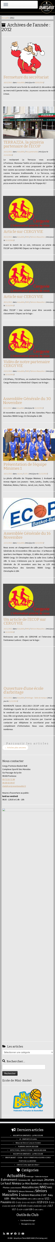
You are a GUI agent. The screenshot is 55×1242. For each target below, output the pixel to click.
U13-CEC (7, 1206)
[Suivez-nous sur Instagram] (20, 1233)
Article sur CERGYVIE (23, 231)
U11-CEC (26, 1202)
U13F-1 (14, 1206)
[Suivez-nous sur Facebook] (16, 1233)
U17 (50, 1205)
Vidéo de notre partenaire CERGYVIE (27, 364)
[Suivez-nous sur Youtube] (24, 1233)
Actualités (21, 82)
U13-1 (46, 1202)
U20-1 (31, 1209)
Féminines (22, 1180)
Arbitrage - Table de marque (36, 698)
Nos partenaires (32, 151)
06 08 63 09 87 (8, 782)
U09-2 (34, 1199)
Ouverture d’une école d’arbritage (23, 690)
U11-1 (14, 1202)
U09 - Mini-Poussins (15, 1198)
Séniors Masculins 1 (38, 237)
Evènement (9, 1179)
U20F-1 (41, 1210)
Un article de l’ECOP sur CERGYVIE (25, 621)
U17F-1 (21, 1209)
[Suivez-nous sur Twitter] (12, 1233)
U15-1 (26, 473)
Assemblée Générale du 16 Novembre (27, 535)
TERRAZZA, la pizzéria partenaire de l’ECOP (24, 144)
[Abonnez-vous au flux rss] (5, 1233)
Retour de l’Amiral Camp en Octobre (28, 1143)
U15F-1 (45, 1206)
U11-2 (20, 1202)
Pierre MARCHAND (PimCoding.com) (34, 1238)
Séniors (13, 1191)
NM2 (27, 237)
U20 (26, 1209)
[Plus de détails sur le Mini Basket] (28, 1100)
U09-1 (29, 1199)
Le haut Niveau (11, 1183)
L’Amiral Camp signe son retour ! (28, 1165)
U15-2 (31, 1206)
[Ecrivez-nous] (8, 1233)
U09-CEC (40, 1199)
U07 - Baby (48, 1195)
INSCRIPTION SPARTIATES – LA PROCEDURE (28, 1135)
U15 (19, 1205)
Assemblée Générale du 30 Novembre (27, 400)
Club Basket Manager (27, 1220)
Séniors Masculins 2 (31, 1195)
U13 (39, 1202)
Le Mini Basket (30, 1183)
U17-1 (15, 1209)
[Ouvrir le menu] (6, 4)
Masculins (28, 1187)
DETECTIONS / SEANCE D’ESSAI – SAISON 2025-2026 (28, 1150)
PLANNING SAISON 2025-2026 (28, 1146)
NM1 (36, 1187)
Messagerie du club (28, 1224)
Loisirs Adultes (15, 1187)
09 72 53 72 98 (8, 779)
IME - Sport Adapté (35, 1180)
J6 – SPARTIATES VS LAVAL (28, 1139)
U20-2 (36, 1210)
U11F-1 (34, 1202)
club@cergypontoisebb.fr (14, 786)
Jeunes (20, 473)
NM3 (49, 1187)
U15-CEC (38, 1206)
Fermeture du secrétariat (26, 77)
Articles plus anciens (15, 747)
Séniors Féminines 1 (27, 1191)
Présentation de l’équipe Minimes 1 (25, 466)
